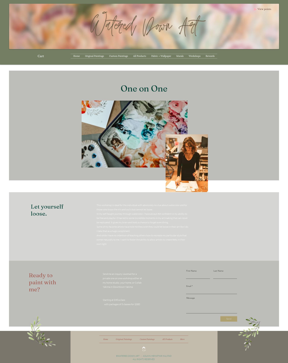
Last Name (218, 271)
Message (190, 298)
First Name (191, 271)
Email (188, 286)
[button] (42, 56)
